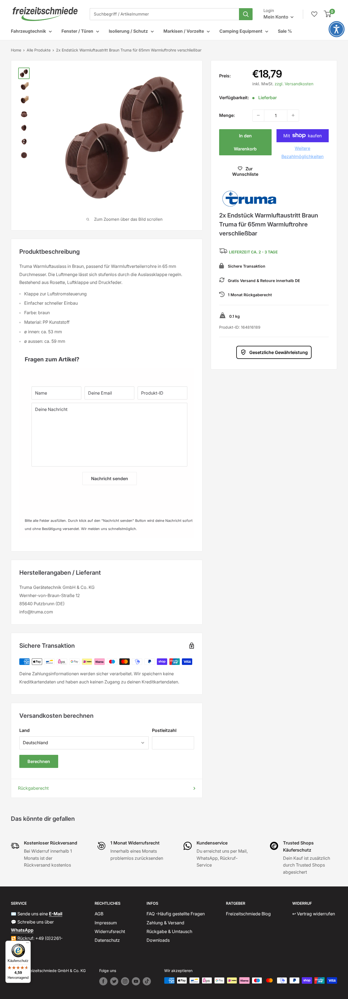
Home (16, 50)
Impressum (106, 922)
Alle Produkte (39, 50)
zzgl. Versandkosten (294, 83)
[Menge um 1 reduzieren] (258, 115)
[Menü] (27, 944)
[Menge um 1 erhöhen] (293, 115)
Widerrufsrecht (110, 931)
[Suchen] (246, 14)
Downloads (158, 940)
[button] (336, 29)
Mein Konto (276, 17)
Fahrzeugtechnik (28, 31)
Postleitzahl (164, 730)
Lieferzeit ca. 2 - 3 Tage (253, 252)
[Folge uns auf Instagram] (125, 981)
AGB (99, 913)
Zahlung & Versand (165, 922)
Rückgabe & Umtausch (169, 931)
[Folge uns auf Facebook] (103, 981)
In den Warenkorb (245, 142)
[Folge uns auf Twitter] (114, 981)
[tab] (106, 357)
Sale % (285, 31)
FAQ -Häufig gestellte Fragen (176, 913)
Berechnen (38, 761)
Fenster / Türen (77, 31)
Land (24, 730)
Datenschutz (107, 940)
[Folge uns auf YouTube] (136, 981)
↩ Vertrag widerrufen (313, 913)
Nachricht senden (109, 478)
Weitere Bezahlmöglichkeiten (302, 152)
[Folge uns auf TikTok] (147, 981)
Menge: (227, 115)
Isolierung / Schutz (128, 31)
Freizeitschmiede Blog (248, 913)
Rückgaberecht (33, 788)
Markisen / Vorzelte (183, 31)
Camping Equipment (240, 31)
